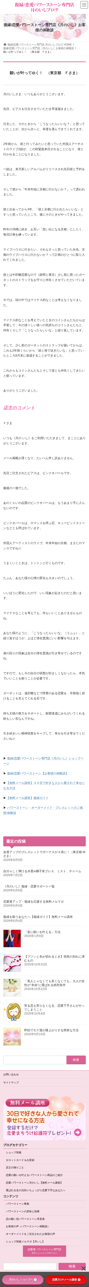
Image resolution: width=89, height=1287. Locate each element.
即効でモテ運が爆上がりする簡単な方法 (51, 1030)
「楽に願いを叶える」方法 (42, 931)
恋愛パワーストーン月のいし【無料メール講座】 (34, 1182)
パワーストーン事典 (17, 1203)
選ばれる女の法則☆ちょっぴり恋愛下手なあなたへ (35, 1190)
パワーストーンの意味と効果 (23, 1211)
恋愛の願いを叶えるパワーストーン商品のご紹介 (34, 1175)
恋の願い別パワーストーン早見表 (25, 1219)
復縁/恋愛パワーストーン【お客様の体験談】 (37, 773)
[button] (44, 1251)
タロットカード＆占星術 (20, 1159)
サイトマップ (11, 1082)
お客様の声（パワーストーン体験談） (28, 1226)
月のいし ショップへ (21, 1279)
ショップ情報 (13, 1152)
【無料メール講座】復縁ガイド (27, 798)
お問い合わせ (11, 1074)
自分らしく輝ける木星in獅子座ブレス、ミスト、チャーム (42, 871)
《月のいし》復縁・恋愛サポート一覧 (29, 886)
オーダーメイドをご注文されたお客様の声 (30, 1234)
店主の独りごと (15, 1167)
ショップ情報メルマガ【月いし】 (25, 1241)
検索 (72, 1266)
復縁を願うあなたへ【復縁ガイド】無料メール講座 (38, 916)
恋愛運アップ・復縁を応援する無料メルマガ (33, 901)
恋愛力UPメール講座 (64, 1279)
